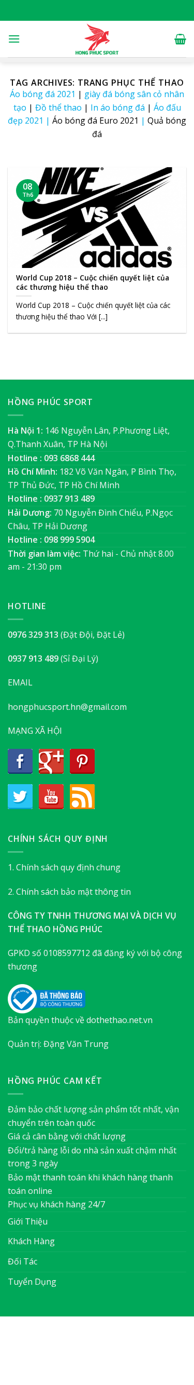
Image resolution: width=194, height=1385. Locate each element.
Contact (149, 1355)
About (40, 1355)
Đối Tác (22, 1261)
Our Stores (80, 1355)
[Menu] (14, 38)
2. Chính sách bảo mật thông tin (69, 891)
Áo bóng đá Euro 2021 (95, 120)
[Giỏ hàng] (180, 39)
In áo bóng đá (118, 107)
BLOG (117, 1355)
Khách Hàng (31, 1241)
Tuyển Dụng (32, 1281)
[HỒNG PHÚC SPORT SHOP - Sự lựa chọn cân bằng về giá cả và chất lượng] (97, 39)
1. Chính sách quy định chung (64, 867)
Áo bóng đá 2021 (43, 94)
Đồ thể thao (58, 107)
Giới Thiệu (28, 1221)
